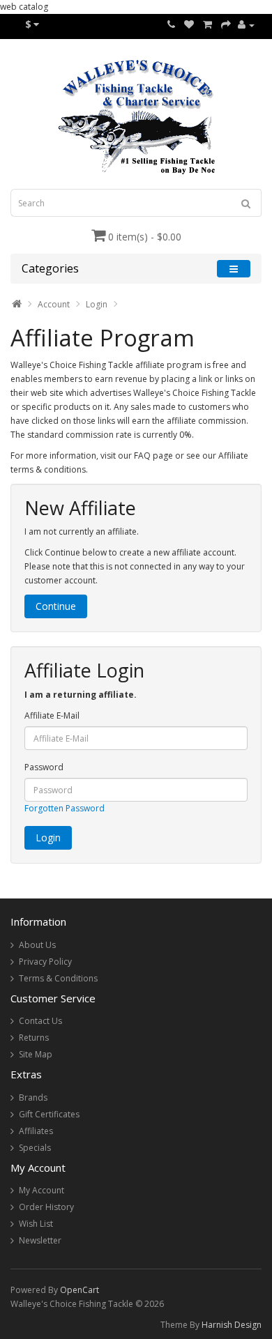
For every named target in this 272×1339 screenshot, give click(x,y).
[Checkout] (226, 25)
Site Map (35, 1054)
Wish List (36, 1224)
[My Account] (246, 25)
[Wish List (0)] (189, 25)
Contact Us (40, 1021)
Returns (34, 1037)
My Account (41, 1190)
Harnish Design (232, 1325)
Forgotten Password (64, 808)
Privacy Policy (45, 961)
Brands (33, 1097)
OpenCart (79, 1290)
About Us (37, 945)
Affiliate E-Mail (52, 715)
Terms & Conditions (58, 978)
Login (96, 304)
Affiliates (36, 1131)
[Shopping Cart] (207, 25)
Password (43, 767)
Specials (35, 1148)
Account (54, 304)
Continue (56, 606)
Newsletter (40, 1240)
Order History (46, 1207)
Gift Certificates (49, 1114)
